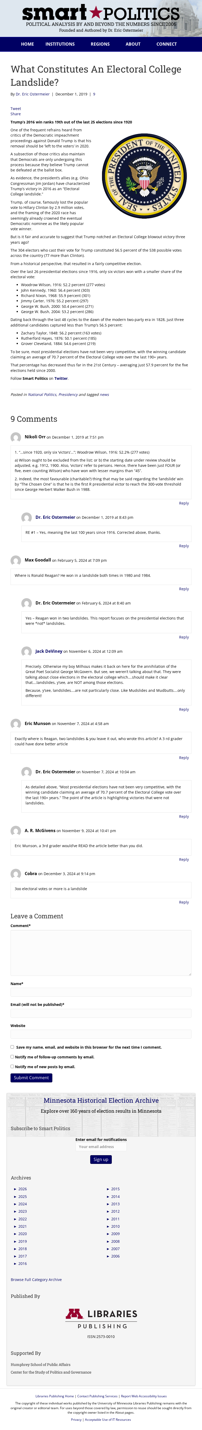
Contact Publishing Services (97, 1396)
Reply (184, 503)
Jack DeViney (49, 651)
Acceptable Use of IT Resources (108, 1419)
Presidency (68, 394)
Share (16, 113)
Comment (21, 925)
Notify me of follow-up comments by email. (54, 1056)
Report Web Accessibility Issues (144, 1396)
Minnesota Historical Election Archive (101, 1100)
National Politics (42, 394)
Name (17, 983)
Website (18, 1025)
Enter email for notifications (101, 1139)
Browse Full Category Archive (36, 1279)
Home (27, 44)
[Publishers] (101, 1319)
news (104, 394)
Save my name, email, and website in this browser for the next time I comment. (89, 1047)
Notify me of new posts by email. (45, 1066)
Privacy (76, 1419)
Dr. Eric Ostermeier (55, 517)
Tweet (16, 108)
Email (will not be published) (37, 1004)
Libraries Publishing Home (55, 1396)
